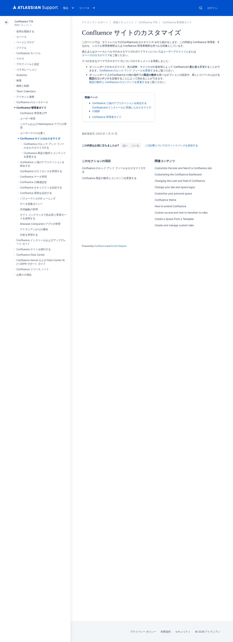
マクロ (20, 58)
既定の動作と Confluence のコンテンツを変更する (118, 82)
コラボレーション (26, 69)
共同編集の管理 (29, 209)
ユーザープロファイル (175, 51)
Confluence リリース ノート (32, 269)
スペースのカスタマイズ (96, 55)
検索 (201, 8)
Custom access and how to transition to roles (181, 212)
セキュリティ (183, 631)
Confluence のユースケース (32, 102)
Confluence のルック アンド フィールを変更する (127, 70)
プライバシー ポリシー (143, 631)
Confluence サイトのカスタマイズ (40, 138)
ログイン (212, 7)
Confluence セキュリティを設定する (41, 187)
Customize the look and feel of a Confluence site (183, 168)
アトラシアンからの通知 (34, 229)
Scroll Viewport (118, 246)
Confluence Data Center (30, 254)
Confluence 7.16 (24, 21)
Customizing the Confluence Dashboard (178, 174)
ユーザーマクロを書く (32, 133)
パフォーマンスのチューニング (38, 198)
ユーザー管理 (27, 118)
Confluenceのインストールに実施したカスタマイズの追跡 (121, 109)
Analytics (21, 74)
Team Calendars (25, 91)
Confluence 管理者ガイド (31, 107)
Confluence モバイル (28, 53)
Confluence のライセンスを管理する (41, 171)
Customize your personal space (173, 193)
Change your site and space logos (175, 187)
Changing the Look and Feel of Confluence (180, 180)
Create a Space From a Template (174, 218)
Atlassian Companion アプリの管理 (40, 223)
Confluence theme (165, 199)
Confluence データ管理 (33, 176)
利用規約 (166, 631)
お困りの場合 (24, 274)
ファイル (21, 47)
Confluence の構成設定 (33, 182)
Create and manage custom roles (174, 225)
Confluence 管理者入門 (33, 113)
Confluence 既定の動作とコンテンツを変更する (109, 178)
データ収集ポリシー (31, 203)
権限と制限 (22, 85)
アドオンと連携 (25, 96)
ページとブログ (25, 42)
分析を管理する (29, 234)
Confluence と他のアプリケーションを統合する (119, 103)
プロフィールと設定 (27, 64)
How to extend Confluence (170, 206)
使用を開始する (25, 31)
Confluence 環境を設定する (36, 192)
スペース (21, 36)
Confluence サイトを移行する (33, 249)
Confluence (100, 246)
